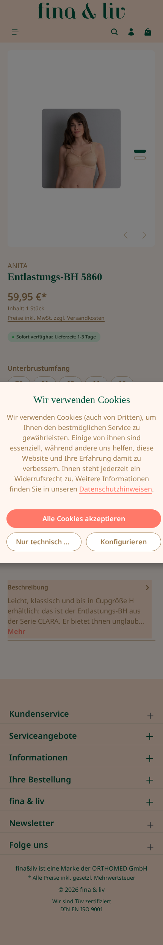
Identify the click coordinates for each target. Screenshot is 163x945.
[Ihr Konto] (131, 32)
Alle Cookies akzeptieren (83, 518)
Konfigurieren (123, 541)
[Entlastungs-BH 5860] (81, 148)
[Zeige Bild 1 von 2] (140, 151)
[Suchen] (114, 32)
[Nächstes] (144, 235)
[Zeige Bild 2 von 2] (140, 158)
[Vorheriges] (126, 235)
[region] (81, 148)
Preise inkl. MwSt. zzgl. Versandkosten (56, 317)
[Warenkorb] (147, 32)
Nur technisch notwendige (49, 541)
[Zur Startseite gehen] (81, 11)
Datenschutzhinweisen (115, 488)
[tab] (80, 609)
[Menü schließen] (15, 32)
